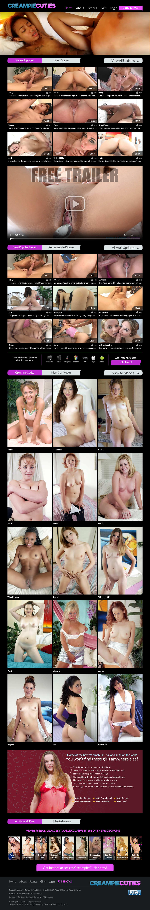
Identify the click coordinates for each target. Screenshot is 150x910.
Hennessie (58, 312)
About (22, 881)
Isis (54, 744)
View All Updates (123, 61)
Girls (43, 881)
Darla (56, 125)
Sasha (56, 92)
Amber (56, 280)
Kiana (10, 312)
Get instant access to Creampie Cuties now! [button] (75, 868)
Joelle (10, 158)
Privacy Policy (36, 893)
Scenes (33, 881)
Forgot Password (16, 890)
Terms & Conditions (33, 890)
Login (51, 881)
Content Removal (33, 897)
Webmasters (48, 897)
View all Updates (123, 248)
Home (12, 881)
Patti (101, 158)
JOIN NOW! (65, 881)
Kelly (101, 92)
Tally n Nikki (59, 158)
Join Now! (125, 362)
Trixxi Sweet (104, 125)
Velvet (11, 125)
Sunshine (102, 280)
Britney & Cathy (105, 345)
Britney (11, 345)
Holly (10, 92)
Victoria (56, 671)
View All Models (123, 373)
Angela (10, 744)
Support (12, 897)
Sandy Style (103, 312)
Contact (21, 897)
